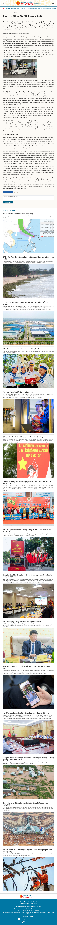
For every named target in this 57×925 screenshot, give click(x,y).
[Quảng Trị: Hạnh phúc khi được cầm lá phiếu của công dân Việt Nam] (28, 460)
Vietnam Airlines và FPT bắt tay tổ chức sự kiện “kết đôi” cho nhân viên (27, 667)
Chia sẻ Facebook (8, 192)
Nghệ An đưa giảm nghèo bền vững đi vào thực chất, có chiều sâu (26, 713)
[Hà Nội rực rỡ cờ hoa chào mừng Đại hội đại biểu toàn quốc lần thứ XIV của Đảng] (28, 554)
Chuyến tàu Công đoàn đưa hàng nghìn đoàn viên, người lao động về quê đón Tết (27, 482)
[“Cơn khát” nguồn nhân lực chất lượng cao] (28, 416)
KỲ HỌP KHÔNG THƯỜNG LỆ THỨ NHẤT (46, 8)
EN (53, 3)
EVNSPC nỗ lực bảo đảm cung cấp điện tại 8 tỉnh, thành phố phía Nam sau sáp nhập (27, 851)
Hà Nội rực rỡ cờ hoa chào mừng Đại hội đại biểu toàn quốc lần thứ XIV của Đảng (27, 531)
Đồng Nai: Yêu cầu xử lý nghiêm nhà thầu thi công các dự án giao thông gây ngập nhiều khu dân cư (28, 759)
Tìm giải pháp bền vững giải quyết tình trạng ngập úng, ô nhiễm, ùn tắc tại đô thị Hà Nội (27, 576)
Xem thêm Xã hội (10, 211)
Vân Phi (5, 19)
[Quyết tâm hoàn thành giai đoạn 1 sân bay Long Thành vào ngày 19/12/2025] (28, 829)
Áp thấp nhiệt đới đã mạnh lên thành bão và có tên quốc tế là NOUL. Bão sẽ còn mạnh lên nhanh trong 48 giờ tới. (28, 216)
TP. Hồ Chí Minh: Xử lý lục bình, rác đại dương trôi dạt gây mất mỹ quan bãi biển (28, 258)
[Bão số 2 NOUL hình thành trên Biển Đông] (28, 236)
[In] (14, 192)
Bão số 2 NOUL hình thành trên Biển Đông (18, 214)
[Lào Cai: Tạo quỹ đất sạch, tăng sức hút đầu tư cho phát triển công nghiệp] (28, 328)
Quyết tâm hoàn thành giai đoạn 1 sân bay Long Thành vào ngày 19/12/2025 (26, 804)
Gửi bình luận (8, 202)
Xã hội (15, 12)
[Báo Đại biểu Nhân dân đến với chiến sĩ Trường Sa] (28, 371)
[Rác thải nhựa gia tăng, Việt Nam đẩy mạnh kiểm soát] (28, 645)
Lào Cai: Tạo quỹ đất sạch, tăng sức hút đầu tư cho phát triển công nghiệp (26, 303)
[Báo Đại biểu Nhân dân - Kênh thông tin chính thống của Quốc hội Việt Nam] (28, 3)
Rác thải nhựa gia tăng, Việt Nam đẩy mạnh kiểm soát (22, 622)
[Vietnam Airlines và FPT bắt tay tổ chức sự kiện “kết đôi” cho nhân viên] (28, 692)
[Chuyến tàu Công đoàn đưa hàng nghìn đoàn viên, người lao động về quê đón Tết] (28, 509)
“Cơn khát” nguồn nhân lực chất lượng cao (18, 392)
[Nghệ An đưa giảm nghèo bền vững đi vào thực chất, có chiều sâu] (28, 737)
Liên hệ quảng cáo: (28, 916)
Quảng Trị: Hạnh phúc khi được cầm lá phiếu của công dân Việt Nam (28, 437)
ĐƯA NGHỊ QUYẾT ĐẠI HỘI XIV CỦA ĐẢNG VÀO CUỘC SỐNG (23, 8)
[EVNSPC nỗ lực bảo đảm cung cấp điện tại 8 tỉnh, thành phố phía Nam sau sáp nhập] (28, 874)
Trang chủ (10, 12)
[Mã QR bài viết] (17, 192)
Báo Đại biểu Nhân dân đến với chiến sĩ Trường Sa (21, 349)
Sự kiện (8, 8)
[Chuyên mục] (4, 3)
